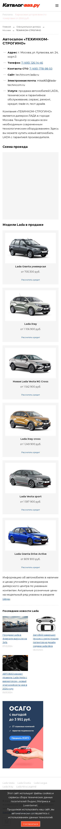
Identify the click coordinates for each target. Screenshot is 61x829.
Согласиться (30, 824)
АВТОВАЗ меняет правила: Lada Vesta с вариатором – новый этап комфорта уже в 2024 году (15, 681)
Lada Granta (24, 783)
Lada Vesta (8, 783)
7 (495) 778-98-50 (40, 68)
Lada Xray (8, 786)
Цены (6, 599)
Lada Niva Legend (26, 786)
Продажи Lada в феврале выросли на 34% (15, 639)
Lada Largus (40, 783)
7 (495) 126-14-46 (32, 62)
